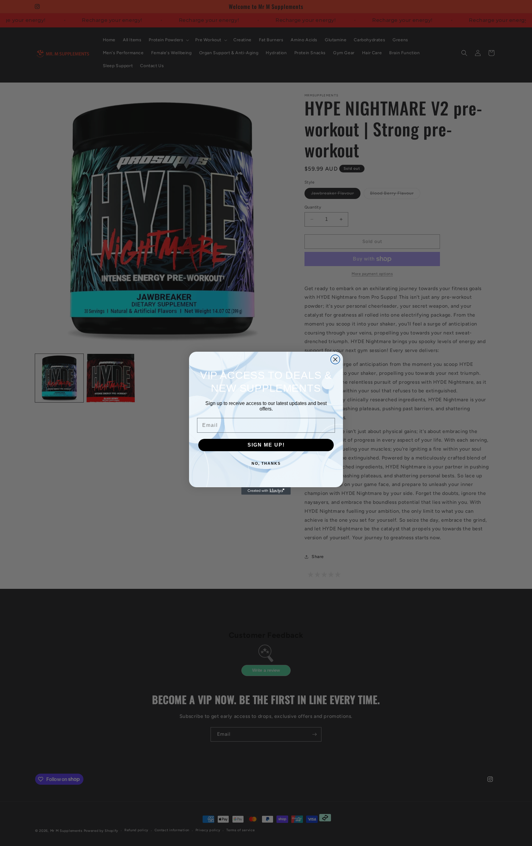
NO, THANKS (266, 463)
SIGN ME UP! (266, 444)
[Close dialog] (335, 359)
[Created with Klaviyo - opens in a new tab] (266, 491)
